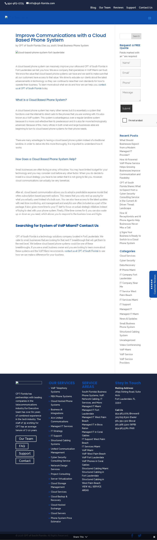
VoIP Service (126, 354)
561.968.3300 (122, 424)
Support (131, 7)
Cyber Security (127, 260)
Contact (25, 461)
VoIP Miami (125, 349)
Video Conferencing (130, 345)
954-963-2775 (15, 3)
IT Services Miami (129, 300)
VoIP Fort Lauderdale (93, 457)
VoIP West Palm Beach (94, 454)
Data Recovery (127, 265)
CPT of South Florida (30, 45)
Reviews (118, 7)
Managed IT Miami (129, 314)
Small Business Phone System (73, 45)
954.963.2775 (122, 413)
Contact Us (145, 7)
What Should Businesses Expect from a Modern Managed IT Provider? (129, 147)
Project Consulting (60, 474)
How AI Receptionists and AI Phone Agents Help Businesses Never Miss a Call (130, 220)
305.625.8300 (122, 417)
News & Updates (128, 318)
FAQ (22, 446)
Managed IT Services (62, 426)
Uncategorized (127, 340)
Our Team (105, 7)
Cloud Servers (58, 513)
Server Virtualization (61, 479)
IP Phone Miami (127, 270)
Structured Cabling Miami (95, 468)
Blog (93, 7)
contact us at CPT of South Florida (81, 251)
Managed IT (126, 309)
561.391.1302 (121, 421)
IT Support (125, 304)
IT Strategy (57, 431)
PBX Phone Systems (61, 396)
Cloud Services (127, 256)
